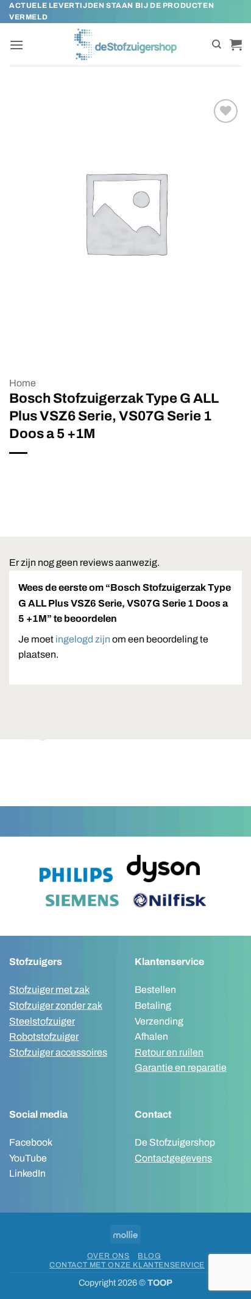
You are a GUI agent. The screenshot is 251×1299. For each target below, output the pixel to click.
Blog (149, 1256)
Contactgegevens (173, 1158)
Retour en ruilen (169, 1052)
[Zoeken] (216, 44)
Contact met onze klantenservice (127, 1265)
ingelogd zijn (82, 639)
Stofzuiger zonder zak (55, 1005)
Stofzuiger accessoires (58, 1052)
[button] (16, 45)
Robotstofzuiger (44, 1036)
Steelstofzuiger (42, 1021)
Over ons (108, 1256)
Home (22, 383)
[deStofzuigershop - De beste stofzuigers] (125, 44)
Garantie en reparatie (181, 1067)
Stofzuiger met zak (49, 989)
